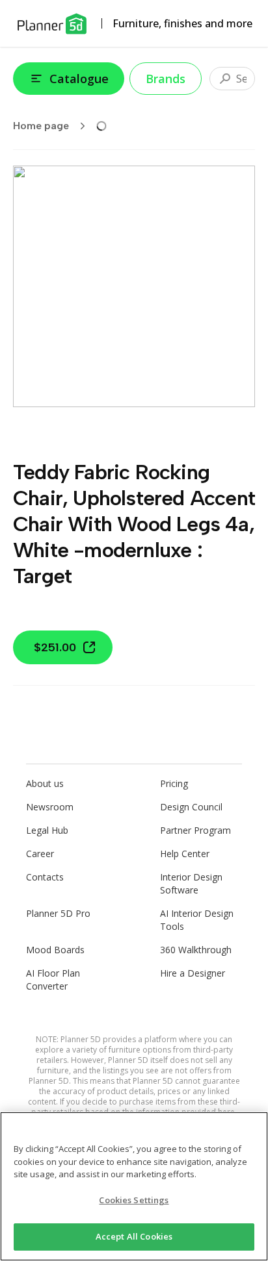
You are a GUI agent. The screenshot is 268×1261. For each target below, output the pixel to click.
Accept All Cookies (134, 1236)
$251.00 (55, 647)
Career (40, 853)
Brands (165, 78)
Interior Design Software (191, 883)
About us (45, 783)
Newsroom (50, 807)
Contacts (45, 877)
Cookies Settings (133, 1200)
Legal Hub (47, 830)
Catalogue (79, 78)
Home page (41, 125)
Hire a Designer (192, 973)
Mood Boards (55, 949)
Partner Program (195, 830)
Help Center (184, 853)
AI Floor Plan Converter (53, 979)
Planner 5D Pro (58, 913)
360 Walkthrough (196, 949)
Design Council (191, 807)
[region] (134, 1186)
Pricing (174, 783)
